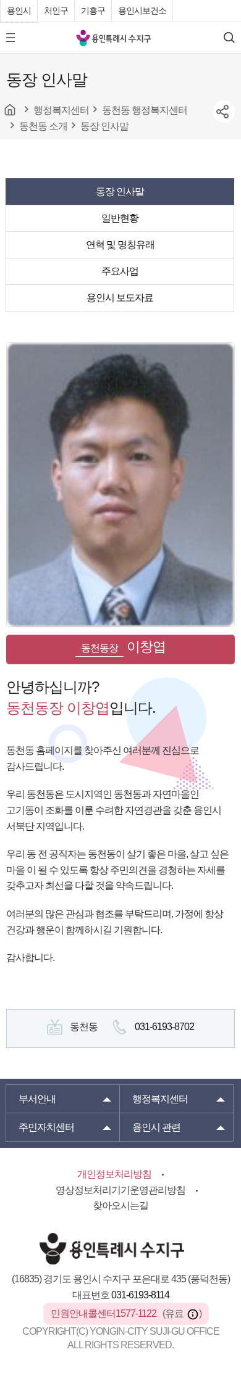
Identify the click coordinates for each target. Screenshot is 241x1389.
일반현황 (119, 218)
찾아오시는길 (120, 1205)
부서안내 (37, 1099)
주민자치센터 (46, 1127)
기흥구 (93, 10)
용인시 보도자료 (120, 297)
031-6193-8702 (164, 1026)
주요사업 (119, 271)
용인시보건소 (142, 10)
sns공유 (224, 112)
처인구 (56, 10)
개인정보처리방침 (114, 1174)
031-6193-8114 (140, 1295)
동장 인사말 (120, 191)
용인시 (19, 10)
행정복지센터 (160, 1099)
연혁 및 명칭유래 (120, 244)
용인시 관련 (156, 1127)
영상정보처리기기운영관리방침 (120, 1190)
